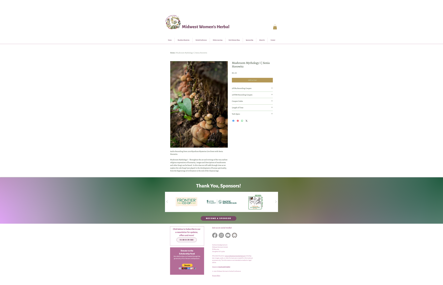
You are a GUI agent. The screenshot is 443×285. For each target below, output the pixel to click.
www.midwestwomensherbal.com (235, 256)
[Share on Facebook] (233, 120)
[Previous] (167, 202)
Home (172, 53)
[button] (275, 27)
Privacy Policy (216, 275)
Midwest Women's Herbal (205, 26)
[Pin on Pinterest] (237, 120)
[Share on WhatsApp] (242, 120)
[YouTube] (227, 235)
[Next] (276, 202)
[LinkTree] (234, 235)
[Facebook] (214, 235)
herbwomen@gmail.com (219, 245)
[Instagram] (221, 235)
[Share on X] (246, 120)
